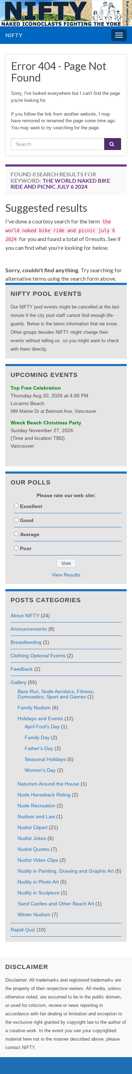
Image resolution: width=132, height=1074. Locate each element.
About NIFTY (25, 615)
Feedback (22, 669)
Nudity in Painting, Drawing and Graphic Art (66, 871)
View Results (66, 575)
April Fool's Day (42, 726)
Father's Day (39, 748)
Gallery (18, 682)
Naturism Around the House (48, 784)
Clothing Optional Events (38, 655)
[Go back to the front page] (66, 13)
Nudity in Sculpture (38, 893)
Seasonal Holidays (45, 759)
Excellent (31, 506)
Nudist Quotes (33, 849)
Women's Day (40, 770)
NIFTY (13, 35)
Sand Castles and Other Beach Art (56, 903)
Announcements (29, 629)
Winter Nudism (34, 914)
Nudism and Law (36, 816)
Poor (25, 548)
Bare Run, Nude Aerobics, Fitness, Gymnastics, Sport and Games (56, 694)
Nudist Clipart (33, 827)
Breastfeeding (26, 642)
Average (29, 534)
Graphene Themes (54, 1065)
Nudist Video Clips (38, 860)
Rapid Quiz (23, 929)
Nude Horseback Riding (44, 795)
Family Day (37, 737)
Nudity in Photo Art (38, 882)
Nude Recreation (36, 805)
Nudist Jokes (32, 838)
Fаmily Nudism (34, 707)
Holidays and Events (40, 718)
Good (26, 520)
